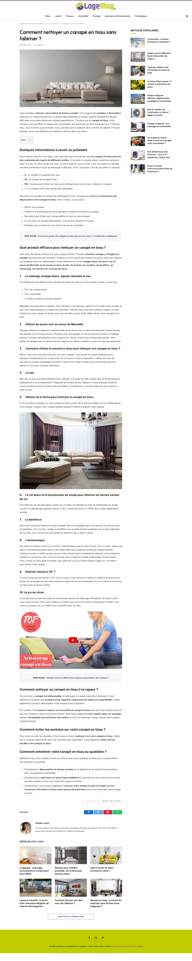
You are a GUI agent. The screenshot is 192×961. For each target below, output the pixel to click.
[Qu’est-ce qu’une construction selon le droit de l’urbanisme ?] (138, 169)
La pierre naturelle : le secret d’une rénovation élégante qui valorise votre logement (34, 903)
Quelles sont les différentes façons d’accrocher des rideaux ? (77, 677)
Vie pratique (141, 16)
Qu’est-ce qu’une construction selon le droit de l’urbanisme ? (159, 169)
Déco (48, 16)
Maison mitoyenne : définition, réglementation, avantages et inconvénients (159, 98)
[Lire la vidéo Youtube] (73, 640)
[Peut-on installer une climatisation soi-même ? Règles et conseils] (138, 113)
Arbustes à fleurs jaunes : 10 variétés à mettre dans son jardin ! (159, 84)
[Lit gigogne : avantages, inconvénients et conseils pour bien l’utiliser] (35, 855)
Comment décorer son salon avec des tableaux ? (69, 902)
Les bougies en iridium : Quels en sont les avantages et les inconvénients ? (159, 140)
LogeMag (23, 24)
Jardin (58, 16)
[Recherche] (186, 16)
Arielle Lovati (42, 823)
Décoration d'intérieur (36, 24)
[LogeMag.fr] (96, 6)
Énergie (96, 16)
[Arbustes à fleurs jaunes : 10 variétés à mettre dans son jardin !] (138, 85)
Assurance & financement (117, 16)
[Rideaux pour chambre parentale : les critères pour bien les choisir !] (71, 855)
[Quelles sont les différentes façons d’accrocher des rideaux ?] (138, 57)
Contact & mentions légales (132, 946)
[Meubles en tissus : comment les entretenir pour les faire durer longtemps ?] (106, 888)
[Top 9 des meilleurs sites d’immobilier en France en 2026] (138, 71)
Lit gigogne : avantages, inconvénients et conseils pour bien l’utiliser (34, 870)
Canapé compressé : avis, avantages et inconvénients (159, 125)
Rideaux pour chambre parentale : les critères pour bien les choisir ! (68, 870)
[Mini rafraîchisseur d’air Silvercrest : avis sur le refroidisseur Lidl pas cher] (138, 155)
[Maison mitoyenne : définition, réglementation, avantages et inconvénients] (138, 99)
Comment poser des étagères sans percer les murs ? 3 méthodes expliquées (77, 236)
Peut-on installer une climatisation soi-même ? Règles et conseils (158, 112)
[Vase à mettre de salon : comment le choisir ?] (106, 855)
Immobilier (83, 16)
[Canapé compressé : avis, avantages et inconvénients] (138, 127)
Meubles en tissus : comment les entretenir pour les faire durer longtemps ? (105, 903)
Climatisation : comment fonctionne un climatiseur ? (159, 40)
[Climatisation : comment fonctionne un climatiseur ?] (138, 42)
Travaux (70, 16)
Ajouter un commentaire (71, 916)
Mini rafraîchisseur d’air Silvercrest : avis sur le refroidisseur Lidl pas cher (158, 155)
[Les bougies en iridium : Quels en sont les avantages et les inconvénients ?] (138, 141)
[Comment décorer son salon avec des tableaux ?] (71, 888)
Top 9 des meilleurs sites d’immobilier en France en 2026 (158, 70)
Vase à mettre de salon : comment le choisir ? (102, 869)
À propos (116, 946)
